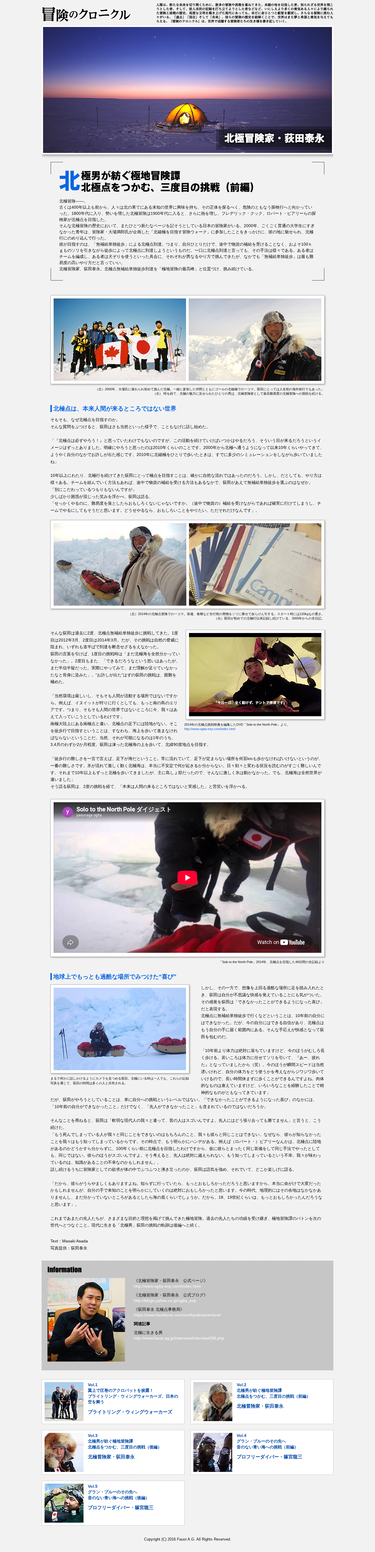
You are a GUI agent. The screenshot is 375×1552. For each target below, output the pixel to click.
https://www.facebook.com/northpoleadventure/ (177, 1315)
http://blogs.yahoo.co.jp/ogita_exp (165, 1300)
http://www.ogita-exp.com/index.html (209, 729)
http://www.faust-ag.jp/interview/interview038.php (179, 1338)
